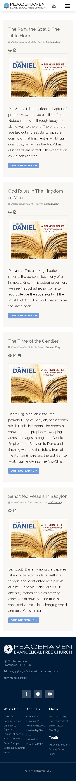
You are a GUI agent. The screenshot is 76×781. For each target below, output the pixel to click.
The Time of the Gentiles (33, 341)
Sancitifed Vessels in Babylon (38, 496)
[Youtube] (49, 694)
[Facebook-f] (26, 694)
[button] (67, 6)
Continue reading (23, 165)
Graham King (53, 41)
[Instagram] (38, 694)
